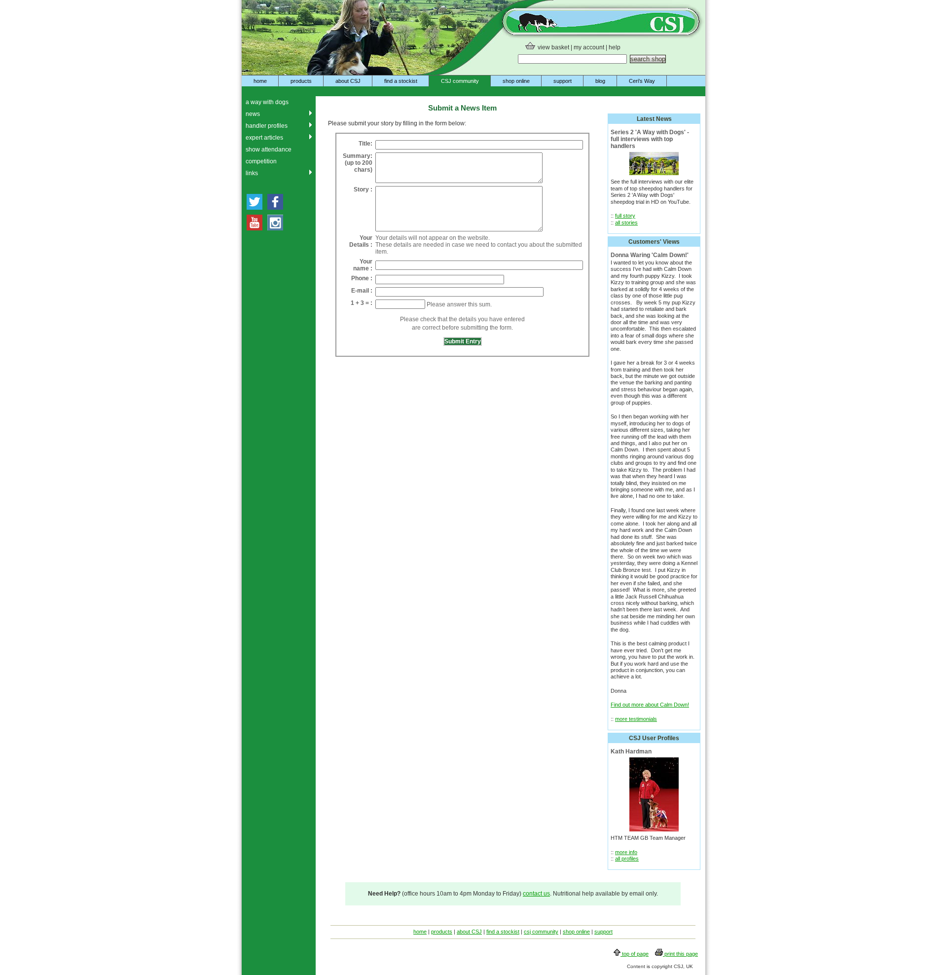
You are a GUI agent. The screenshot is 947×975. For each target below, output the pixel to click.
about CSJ (348, 81)
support (562, 81)
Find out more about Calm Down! (650, 705)
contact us (536, 893)
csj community (541, 932)
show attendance (268, 149)
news (253, 114)
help (614, 47)
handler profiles (267, 125)
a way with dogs (267, 102)
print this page (680, 954)
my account (589, 47)
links (252, 173)
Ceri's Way (642, 81)
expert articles (264, 137)
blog (600, 81)
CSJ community (460, 81)
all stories (626, 222)
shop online (516, 81)
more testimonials (636, 719)
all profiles (627, 859)
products (301, 81)
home (260, 81)
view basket (553, 47)
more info (626, 852)
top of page (634, 954)
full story (625, 216)
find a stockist (400, 81)
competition (261, 161)
